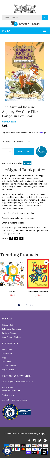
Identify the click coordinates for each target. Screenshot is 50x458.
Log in (36, 24)
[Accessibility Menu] (7, 451)
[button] (19, 305)
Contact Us (7, 354)
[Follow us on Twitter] (16, 238)
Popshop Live (8, 370)
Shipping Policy (8, 325)
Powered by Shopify (36, 433)
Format (6, 141)
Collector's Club (9, 366)
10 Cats (11, 291)
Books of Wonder (19, 433)
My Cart (24, 24)
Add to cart (24, 151)
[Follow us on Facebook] (11, 238)
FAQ (4, 358)
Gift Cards (6, 362)
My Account (7, 350)
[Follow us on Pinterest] (21, 238)
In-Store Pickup (9, 333)
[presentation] (2, 282)
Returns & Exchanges (11, 329)
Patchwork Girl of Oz (38, 291)
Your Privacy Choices (11, 337)
